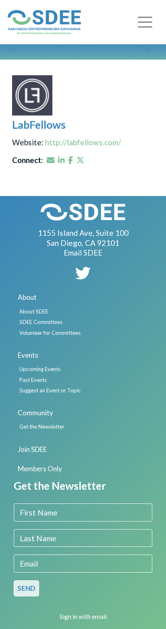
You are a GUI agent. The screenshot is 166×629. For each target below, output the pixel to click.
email (99, 616)
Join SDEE (32, 449)
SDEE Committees (40, 322)
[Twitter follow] (83, 275)
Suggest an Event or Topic (50, 390)
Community (35, 412)
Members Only (40, 468)
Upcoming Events (39, 369)
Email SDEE (83, 252)
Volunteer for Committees (50, 333)
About (27, 297)
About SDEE (33, 311)
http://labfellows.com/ (83, 142)
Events (28, 355)
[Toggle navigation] (145, 21)
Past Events (33, 380)
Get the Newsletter (41, 426)
